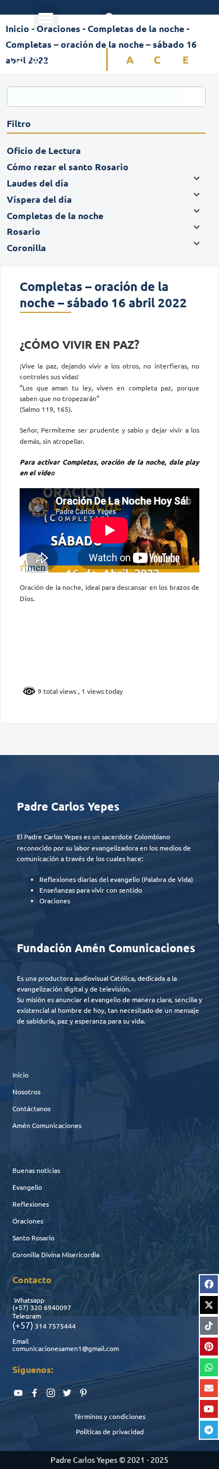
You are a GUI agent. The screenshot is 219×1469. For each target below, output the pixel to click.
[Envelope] (209, 1388)
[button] (46, 18)
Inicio (20, 1074)
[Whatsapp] (209, 1367)
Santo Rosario (33, 1237)
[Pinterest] (209, 1347)
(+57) (20, 1307)
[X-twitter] (209, 1305)
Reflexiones (30, 1203)
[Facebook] (209, 1284)
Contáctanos (31, 1108)
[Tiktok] (209, 1326)
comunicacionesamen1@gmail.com (65, 1348)
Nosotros (26, 1091)
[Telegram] (209, 1430)
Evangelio (27, 1187)
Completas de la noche (136, 28)
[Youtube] (209, 1409)
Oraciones (27, 1220)
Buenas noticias (36, 1170)
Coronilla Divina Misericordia (55, 1254)
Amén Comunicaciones (46, 1125)
